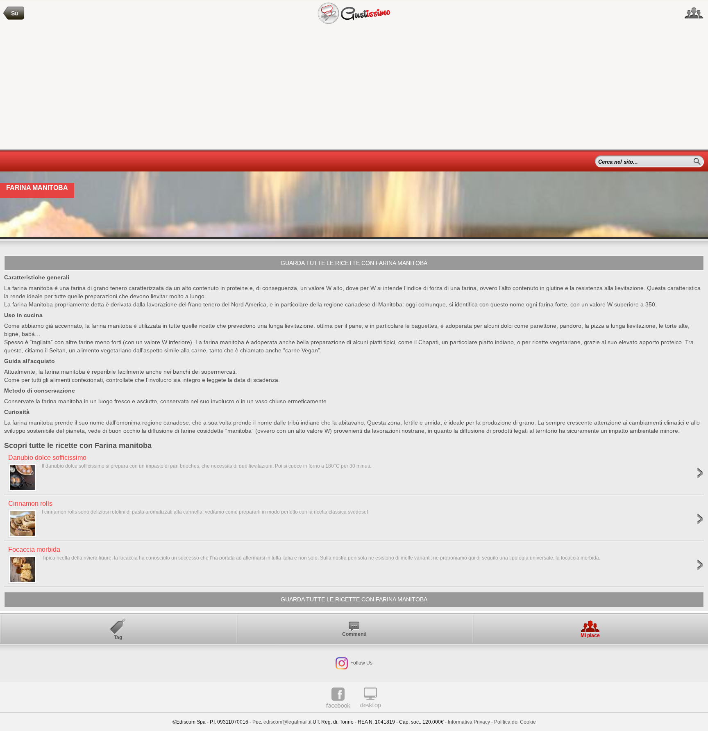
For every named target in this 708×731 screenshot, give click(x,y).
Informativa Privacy (469, 722)
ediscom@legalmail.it (287, 722)
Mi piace (590, 635)
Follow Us (360, 663)
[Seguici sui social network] (694, 13)
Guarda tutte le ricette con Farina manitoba (354, 263)
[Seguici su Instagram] (342, 663)
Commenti (354, 634)
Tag (118, 637)
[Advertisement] (354, 87)
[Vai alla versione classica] (370, 711)
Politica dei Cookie (515, 722)
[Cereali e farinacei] (14, 13)
